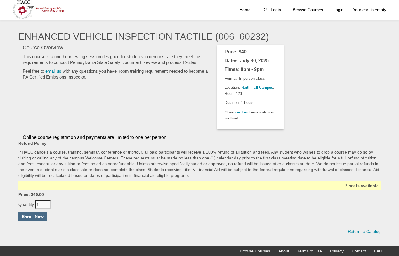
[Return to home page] (38, 9)
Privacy (337, 251)
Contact (359, 251)
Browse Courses (308, 9)
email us (53, 71)
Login (338, 9)
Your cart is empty (369, 9)
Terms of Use (309, 251)
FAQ (378, 251)
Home (245, 9)
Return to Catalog (364, 231)
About (283, 251)
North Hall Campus (257, 87)
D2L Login (271, 9)
